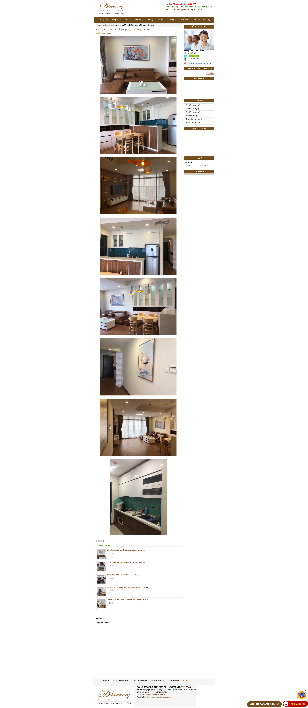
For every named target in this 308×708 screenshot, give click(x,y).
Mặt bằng (139, 20)
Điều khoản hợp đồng (121, 680)
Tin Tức (196, 20)
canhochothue (108, 25)
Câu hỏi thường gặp (158, 680)
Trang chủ (189, 162)
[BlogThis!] (99, 541)
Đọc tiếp (111, 553)
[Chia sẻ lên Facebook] (104, 541)
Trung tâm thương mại (194, 119)
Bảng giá (174, 20)
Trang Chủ (103, 20)
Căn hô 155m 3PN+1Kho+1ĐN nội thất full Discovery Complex (128, 599)
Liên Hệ (206, 20)
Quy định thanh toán (140, 680)
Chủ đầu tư (161, 20)
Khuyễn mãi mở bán (193, 123)
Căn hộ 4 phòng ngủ (193, 112)
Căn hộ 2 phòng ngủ (193, 105)
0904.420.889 (191, 53)
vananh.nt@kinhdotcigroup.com (187, 10)
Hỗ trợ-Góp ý (175, 680)
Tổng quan (116, 20)
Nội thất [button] (184, 20)
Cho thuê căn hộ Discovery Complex (199, 166)
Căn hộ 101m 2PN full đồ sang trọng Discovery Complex (123, 29)
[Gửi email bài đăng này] (97, 541)
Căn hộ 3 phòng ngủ (193, 109)
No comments (106, 33)
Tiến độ (150, 20)
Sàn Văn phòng (191, 116)
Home (99, 25)
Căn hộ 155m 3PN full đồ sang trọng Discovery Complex (126, 562)
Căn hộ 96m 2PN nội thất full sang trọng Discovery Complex (127, 587)
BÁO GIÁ (265, 704)
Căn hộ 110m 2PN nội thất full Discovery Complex (124, 575)
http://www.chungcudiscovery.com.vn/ (157, 697)
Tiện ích (128, 20)
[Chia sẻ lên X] (102, 541)
